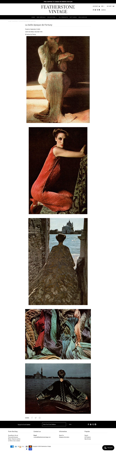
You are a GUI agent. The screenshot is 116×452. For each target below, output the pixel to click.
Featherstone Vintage (46, 446)
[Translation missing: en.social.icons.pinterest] (40, 418)
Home (33, 17)
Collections (51, 17)
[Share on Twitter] (36, 418)
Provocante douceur (13, 437)
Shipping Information (64, 437)
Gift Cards (73, 17)
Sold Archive (83, 17)
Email (35, 435)
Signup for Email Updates (24, 424)
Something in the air (13, 435)
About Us (61, 435)
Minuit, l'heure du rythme (14, 439)
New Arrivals (41, 17)
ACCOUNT (95, 6)
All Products (63, 17)
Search (86, 435)
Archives (15, 21)
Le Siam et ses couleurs (14, 440)
